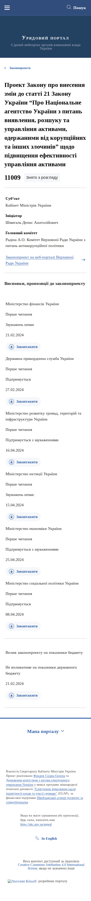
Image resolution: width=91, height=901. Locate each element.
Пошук (79, 8)
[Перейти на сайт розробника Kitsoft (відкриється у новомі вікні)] (22, 881)
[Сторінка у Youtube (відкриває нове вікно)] (53, 848)
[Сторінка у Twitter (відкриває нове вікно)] (45, 848)
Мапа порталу (43, 731)
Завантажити (27, 347)
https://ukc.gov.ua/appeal (36, 824)
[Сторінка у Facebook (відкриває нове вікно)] (37, 848)
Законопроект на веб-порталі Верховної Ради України (40, 260)
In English (49, 838)
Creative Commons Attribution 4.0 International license (51, 866)
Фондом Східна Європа (49, 776)
